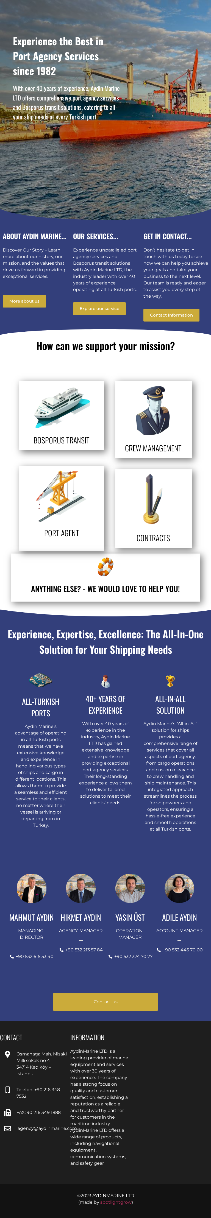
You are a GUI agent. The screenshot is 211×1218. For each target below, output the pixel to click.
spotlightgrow (116, 1202)
